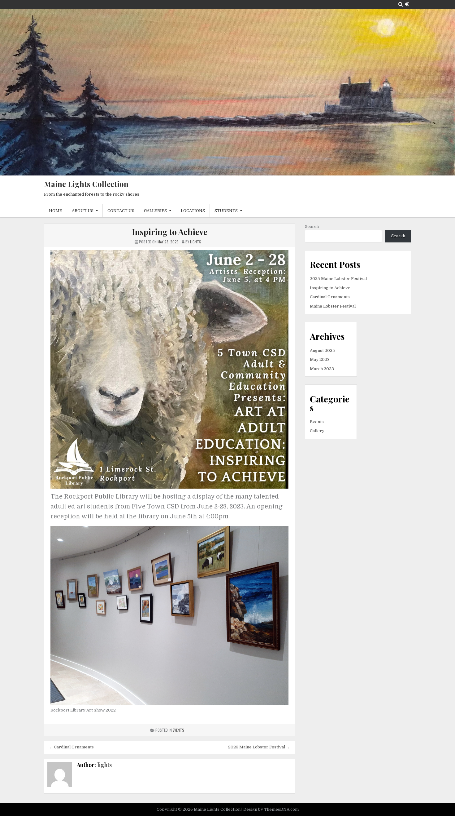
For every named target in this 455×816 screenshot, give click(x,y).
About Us (82, 210)
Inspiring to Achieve (169, 231)
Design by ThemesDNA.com (271, 809)
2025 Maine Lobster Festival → (259, 747)
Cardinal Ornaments (330, 297)
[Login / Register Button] (407, 4)
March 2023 (322, 368)
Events (178, 730)
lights (104, 765)
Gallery (317, 430)
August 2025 (322, 350)
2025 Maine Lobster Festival (338, 278)
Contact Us (120, 210)
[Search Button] (400, 4)
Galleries (155, 210)
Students (226, 210)
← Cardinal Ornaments (71, 747)
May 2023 (320, 359)
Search (312, 226)
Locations (193, 210)
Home (55, 210)
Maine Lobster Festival (333, 306)
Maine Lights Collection (86, 184)
